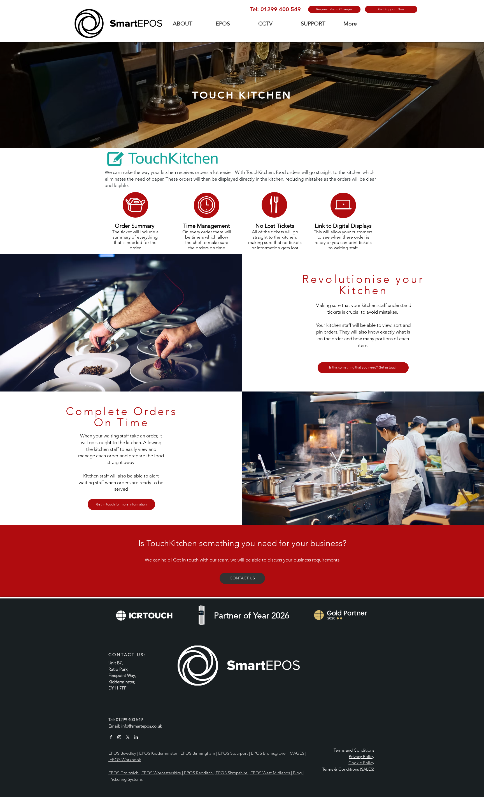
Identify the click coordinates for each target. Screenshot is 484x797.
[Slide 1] (242, 134)
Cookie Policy (361, 762)
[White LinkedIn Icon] (136, 737)
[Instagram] (119, 737)
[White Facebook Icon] (110, 737)
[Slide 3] (242, 234)
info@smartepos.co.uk (141, 726)
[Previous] (30, 95)
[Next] (453, 95)
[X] (127, 737)
